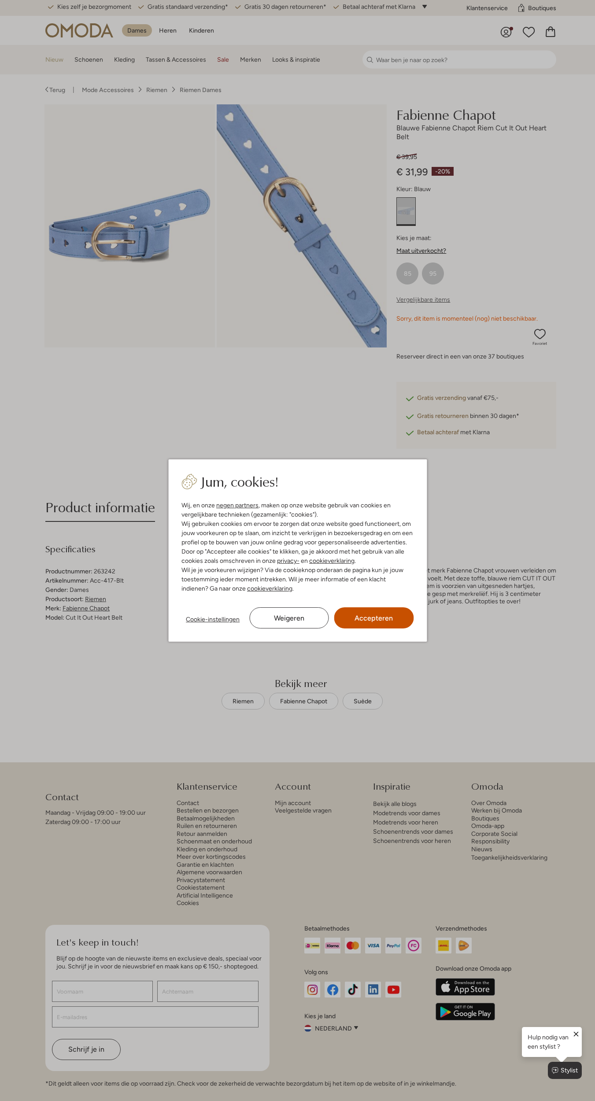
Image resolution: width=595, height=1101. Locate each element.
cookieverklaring (332, 560)
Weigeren (289, 618)
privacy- (288, 560)
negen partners (237, 505)
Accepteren (374, 618)
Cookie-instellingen (213, 619)
